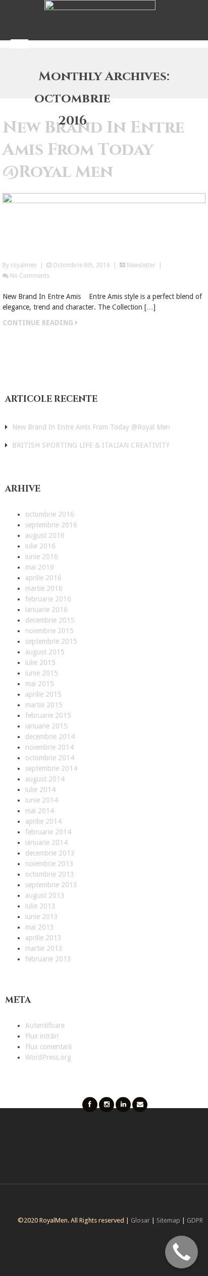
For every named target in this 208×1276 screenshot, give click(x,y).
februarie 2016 (48, 599)
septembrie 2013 (51, 885)
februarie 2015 (48, 715)
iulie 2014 (40, 789)
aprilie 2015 (43, 694)
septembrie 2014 (51, 768)
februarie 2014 (48, 832)
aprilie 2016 (43, 578)
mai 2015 (39, 684)
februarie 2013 (48, 959)
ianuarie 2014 (46, 842)
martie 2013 (44, 948)
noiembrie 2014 (49, 747)
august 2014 (45, 779)
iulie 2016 (40, 546)
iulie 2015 (40, 662)
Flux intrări (42, 1036)
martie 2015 (44, 705)
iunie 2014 (41, 800)
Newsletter (141, 265)
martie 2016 (44, 588)
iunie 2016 (41, 557)
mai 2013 (39, 927)
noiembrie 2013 (49, 864)
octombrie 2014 (49, 758)
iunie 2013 (41, 917)
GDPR (195, 1220)
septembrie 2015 (51, 641)
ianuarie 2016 (46, 609)
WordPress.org (48, 1057)
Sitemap (168, 1220)
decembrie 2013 (50, 853)
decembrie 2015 (50, 620)
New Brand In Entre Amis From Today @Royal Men (93, 149)
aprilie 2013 (43, 938)
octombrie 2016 (49, 514)
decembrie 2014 (50, 737)
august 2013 (45, 895)
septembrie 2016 (51, 525)
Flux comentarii (48, 1047)
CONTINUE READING (39, 323)
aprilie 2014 (43, 821)
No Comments (29, 275)
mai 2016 (39, 567)
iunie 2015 (41, 673)
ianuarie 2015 (46, 726)
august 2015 (45, 652)
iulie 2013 (40, 906)
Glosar (140, 1220)
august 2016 (45, 535)
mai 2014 (39, 811)
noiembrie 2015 (49, 631)
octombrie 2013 (49, 874)
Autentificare (45, 1025)
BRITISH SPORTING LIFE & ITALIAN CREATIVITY (91, 445)
